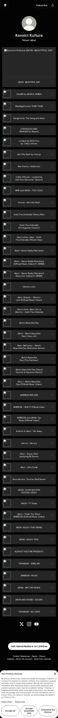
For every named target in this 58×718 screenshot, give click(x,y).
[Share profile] (53, 5)
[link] (21, 624)
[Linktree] (5, 5)
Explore (10, 659)
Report (34, 656)
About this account (24, 659)
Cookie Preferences (21, 656)
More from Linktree (42, 659)
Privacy (42, 656)
